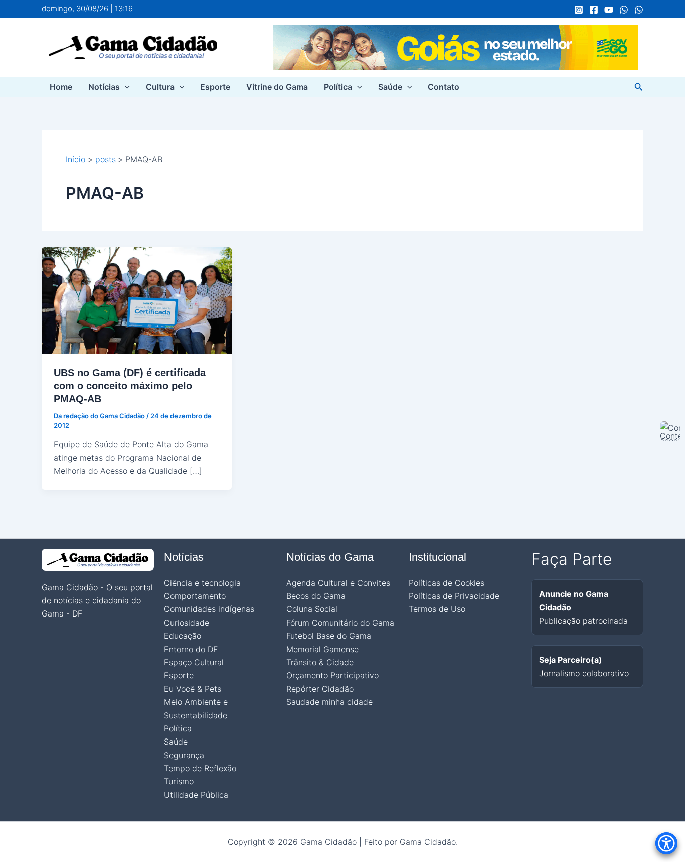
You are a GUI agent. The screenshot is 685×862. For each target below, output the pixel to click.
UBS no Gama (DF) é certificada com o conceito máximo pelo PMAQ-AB (130, 385)
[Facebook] (593, 9)
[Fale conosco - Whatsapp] (638, 9)
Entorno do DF (191, 649)
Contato (443, 87)
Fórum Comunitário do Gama (340, 623)
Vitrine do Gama (277, 87)
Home (61, 87)
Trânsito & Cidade (320, 662)
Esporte (215, 87)
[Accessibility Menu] (666, 843)
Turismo (179, 781)
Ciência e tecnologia (202, 583)
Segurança (184, 755)
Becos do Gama (316, 596)
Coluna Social (311, 609)
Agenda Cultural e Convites (338, 583)
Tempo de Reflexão (200, 768)
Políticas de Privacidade (454, 596)
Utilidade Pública (196, 795)
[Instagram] (578, 9)
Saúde (390, 87)
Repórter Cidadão (320, 689)
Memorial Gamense (322, 649)
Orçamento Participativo (332, 675)
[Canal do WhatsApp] (623, 9)
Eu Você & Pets (192, 689)
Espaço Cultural (194, 662)
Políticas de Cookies (446, 583)
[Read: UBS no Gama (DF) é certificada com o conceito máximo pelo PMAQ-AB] (137, 300)
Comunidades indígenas (209, 609)
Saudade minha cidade (329, 702)
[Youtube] (608, 9)
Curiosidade (186, 623)
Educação (182, 636)
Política (338, 87)
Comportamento (195, 596)
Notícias (104, 87)
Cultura (160, 87)
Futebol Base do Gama (328, 636)
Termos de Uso (437, 609)
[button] (125, 87)
